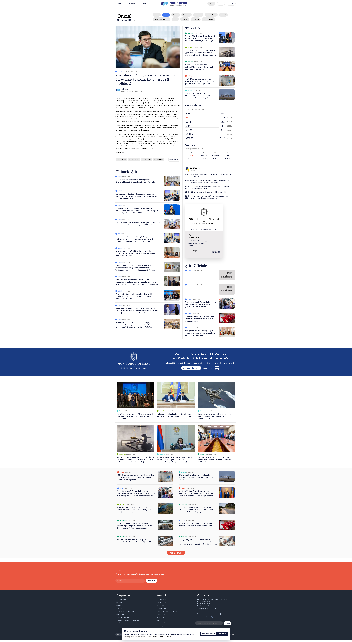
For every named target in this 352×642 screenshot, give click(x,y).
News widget (160, 617)
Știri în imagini (209, 19)
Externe (184, 19)
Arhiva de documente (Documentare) (168, 611)
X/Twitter (147, 159)
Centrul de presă (161, 608)
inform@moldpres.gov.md (209, 608)
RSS (158, 620)
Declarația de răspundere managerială (127, 620)
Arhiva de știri (161, 614)
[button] (232, 43)
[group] (213, 37)
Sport (175, 19)
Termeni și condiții (162, 626)
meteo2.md (201, 148)
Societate (186, 15)
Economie (198, 15)
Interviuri (195, 19)
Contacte (119, 626)
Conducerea (120, 602)
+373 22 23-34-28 (205, 602)
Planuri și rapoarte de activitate (125, 611)
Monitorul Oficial (162, 623)
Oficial (124, 16)
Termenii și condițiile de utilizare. (162, 637)
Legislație (119, 608)
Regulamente (120, 623)
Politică (175, 15)
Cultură (223, 15)
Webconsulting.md (209, 617)
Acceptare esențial (208, 634)
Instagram (135, 159)
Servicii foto (160, 605)
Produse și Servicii (162, 599)
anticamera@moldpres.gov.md (210, 606)
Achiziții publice (120, 614)
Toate (157, 15)
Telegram (159, 159)
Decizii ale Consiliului (122, 617)
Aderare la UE (211, 15)
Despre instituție (121, 599)
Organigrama (120, 605)
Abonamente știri (162, 602)
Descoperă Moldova (161, 19)
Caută (227, 623)
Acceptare (222, 634)
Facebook (123, 159)
